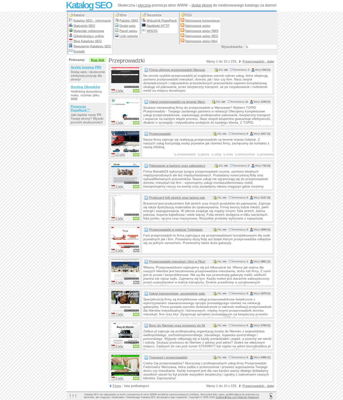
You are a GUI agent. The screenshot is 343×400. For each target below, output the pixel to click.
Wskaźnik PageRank (162, 20)
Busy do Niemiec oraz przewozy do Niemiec (177, 325)
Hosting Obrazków (85, 87)
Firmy (117, 386)
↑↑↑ (73, 395)
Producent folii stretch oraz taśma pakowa (177, 197)
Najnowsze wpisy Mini (201, 41)
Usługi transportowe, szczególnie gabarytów (177, 293)
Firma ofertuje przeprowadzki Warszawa (177, 70)
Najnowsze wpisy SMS (201, 31)
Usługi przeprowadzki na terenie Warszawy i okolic (177, 102)
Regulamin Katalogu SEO (92, 46)
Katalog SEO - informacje (92, 20)
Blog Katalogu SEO (88, 41)
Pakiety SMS (128, 20)
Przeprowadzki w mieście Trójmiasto (176, 229)
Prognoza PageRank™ (80, 108)
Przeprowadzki (160, 134)
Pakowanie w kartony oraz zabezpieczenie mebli (177, 165)
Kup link (97, 60)
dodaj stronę (202, 5)
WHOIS (152, 31)
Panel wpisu (128, 31)
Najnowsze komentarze (202, 20)
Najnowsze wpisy (197, 26)
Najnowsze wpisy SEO (201, 36)
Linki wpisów (128, 36)
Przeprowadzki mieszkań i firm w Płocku (177, 261)
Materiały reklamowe (89, 31)
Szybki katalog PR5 (86, 67)
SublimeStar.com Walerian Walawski (237, 397)
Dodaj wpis (127, 26)
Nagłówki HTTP (158, 26)
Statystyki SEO (84, 26)
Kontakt (79, 51)
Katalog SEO (89, 5)
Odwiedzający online (89, 36)
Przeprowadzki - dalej (258, 61)
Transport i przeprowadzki (168, 357)
